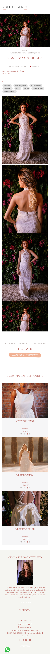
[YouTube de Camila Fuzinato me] (30, 640)
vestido (26, 88)
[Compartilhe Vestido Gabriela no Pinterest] (31, 349)
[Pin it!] (32, 158)
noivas (17, 88)
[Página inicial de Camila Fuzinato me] (15, 8)
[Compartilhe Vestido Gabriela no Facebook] (18, 349)
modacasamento (36, 86)
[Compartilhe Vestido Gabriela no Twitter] (27, 349)
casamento (7, 86)
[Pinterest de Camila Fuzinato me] (26, 640)
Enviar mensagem (26, 627)
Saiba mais (25, 602)
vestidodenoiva (38, 88)
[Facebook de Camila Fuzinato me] (19, 640)
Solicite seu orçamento (25, 355)
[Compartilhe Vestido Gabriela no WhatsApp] (22, 349)
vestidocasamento (9, 91)
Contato (25, 646)
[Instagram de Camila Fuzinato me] (23, 640)
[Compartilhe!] (25, 158)
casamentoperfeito (21, 86)
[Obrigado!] (18, 158)
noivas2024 (7, 88)
